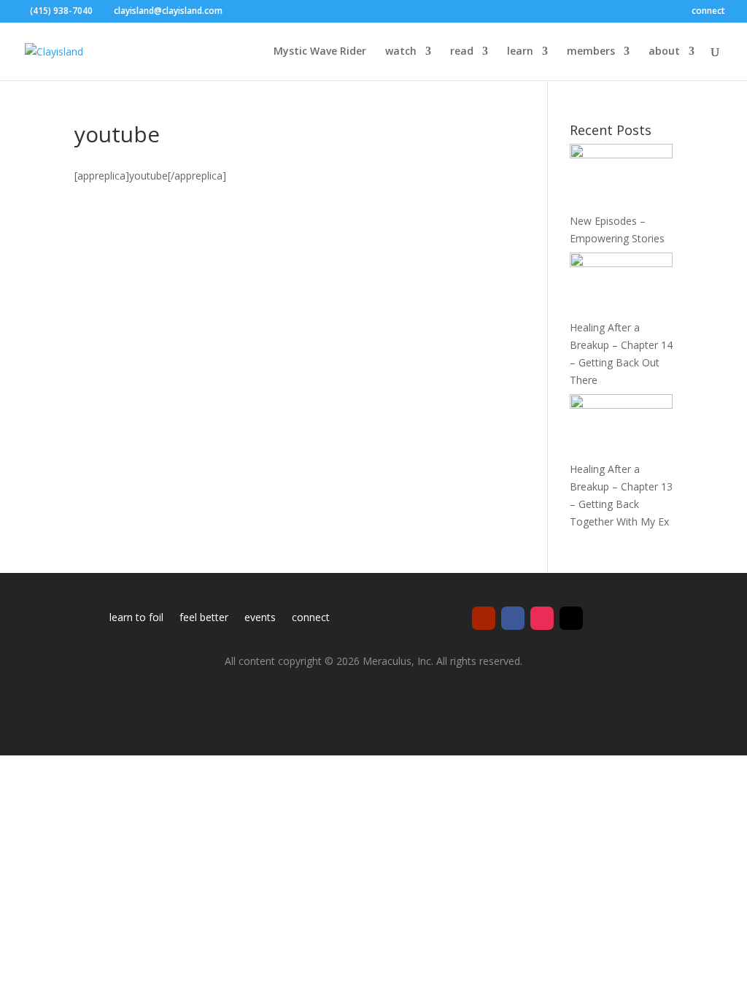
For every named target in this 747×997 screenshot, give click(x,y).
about (664, 52)
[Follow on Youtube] (483, 618)
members (591, 52)
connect (708, 12)
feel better (203, 618)
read (461, 52)
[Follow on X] (571, 618)
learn (520, 52)
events (260, 618)
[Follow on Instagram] (542, 618)
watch (401, 52)
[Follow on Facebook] (513, 618)
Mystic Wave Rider (320, 52)
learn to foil (136, 618)
